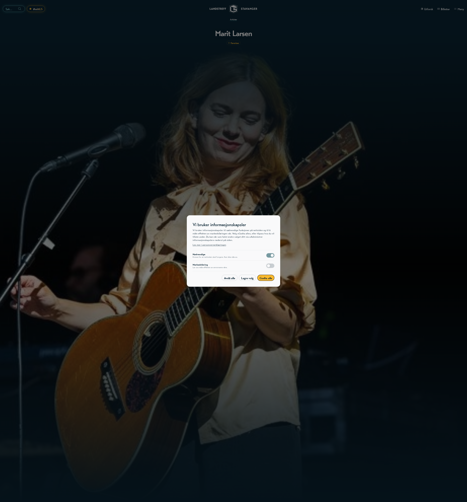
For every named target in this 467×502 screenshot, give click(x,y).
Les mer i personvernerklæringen (209, 244)
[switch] (270, 255)
